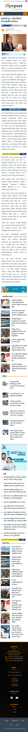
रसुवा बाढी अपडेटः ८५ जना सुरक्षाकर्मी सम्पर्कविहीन (17, 394)
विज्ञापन (23, 720)
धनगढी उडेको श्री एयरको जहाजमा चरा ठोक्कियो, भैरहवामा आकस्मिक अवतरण (19, 313)
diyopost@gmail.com (16, 672)
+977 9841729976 (14, 681)
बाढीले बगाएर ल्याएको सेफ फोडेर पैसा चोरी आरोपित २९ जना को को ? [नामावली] (17, 413)
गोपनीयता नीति (15, 720)
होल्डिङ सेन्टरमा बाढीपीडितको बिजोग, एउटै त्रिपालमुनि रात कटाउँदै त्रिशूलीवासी (19, 332)
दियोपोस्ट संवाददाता (10, 29)
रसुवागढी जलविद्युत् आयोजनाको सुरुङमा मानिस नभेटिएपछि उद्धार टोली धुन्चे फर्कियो (19, 367)
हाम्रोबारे (6, 720)
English (14, 712)
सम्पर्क (11, 725)
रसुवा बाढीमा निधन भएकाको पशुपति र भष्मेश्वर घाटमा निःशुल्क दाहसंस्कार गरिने (19, 348)
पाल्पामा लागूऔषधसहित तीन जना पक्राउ (18, 341)
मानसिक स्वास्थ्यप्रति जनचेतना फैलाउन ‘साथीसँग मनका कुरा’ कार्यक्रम (17, 403)
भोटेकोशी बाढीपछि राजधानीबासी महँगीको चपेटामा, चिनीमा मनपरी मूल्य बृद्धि (19, 303)
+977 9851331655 (14, 685)
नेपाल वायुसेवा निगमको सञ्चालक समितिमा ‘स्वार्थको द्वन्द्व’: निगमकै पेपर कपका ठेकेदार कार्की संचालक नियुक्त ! (17, 435)
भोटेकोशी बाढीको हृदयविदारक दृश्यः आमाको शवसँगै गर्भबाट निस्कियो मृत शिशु (19, 322)
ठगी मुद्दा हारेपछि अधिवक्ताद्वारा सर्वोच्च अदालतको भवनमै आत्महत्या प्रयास (17, 385)
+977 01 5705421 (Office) (16, 675)
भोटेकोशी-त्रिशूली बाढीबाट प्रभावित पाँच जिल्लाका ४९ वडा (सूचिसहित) (14, 534)
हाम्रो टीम (18, 725)
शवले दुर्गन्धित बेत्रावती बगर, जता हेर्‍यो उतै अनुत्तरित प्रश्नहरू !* (17, 423)
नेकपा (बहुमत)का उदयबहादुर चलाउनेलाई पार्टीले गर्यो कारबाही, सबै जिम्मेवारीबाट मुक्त (19, 357)
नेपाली (15, 709)
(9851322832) (19, 658)
